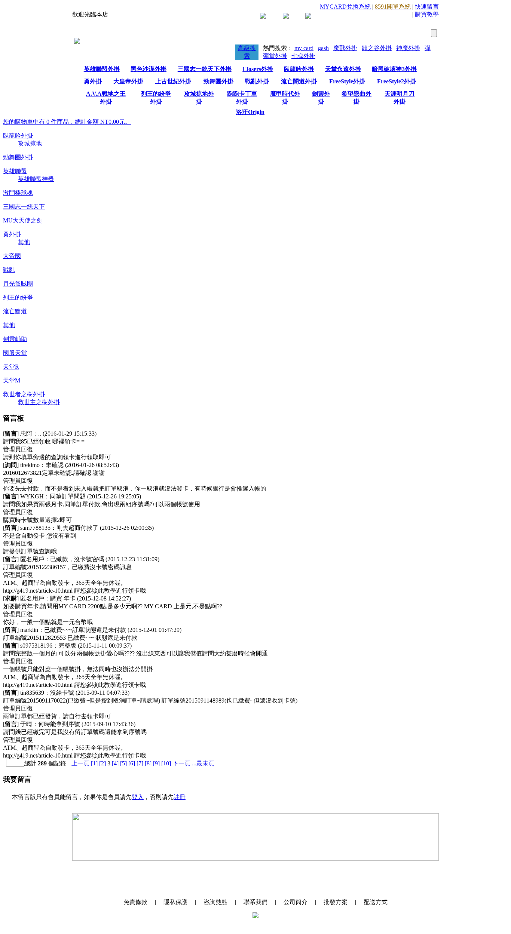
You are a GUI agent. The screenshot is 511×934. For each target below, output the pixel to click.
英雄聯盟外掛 (102, 69)
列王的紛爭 (18, 297)
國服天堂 (15, 353)
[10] (166, 763)
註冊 (180, 797)
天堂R (11, 366)
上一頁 (80, 763)
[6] (131, 763)
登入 (138, 797)
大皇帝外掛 (128, 81)
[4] (115, 763)
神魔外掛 (408, 48)
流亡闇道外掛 (299, 81)
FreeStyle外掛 (347, 81)
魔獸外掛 (345, 48)
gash (323, 48)
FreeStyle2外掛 (396, 81)
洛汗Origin (250, 112)
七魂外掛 (303, 56)
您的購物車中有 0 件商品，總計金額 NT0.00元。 (67, 122)
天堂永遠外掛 (343, 69)
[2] (102, 763)
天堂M (11, 380)
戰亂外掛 (257, 81)
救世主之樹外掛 (39, 402)
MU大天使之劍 (23, 220)
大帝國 (12, 256)
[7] (140, 763)
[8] (148, 763)
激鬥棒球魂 (18, 193)
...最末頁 (203, 763)
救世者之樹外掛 (24, 394)
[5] (123, 763)
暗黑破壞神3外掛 (394, 69)
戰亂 (9, 270)
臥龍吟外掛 (299, 69)
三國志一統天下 (24, 206)
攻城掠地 (30, 143)
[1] (94, 763)
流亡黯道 (15, 311)
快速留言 (427, 6)
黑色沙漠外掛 (148, 69)
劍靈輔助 (15, 339)
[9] (156, 763)
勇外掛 (93, 81)
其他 (24, 242)
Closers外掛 (257, 69)
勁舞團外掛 (218, 81)
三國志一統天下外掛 (205, 69)
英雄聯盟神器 (36, 179)
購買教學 (427, 14)
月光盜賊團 (18, 283)
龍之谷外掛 (377, 48)
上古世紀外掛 (173, 81)
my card (303, 48)
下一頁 (181, 763)
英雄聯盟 (15, 171)
